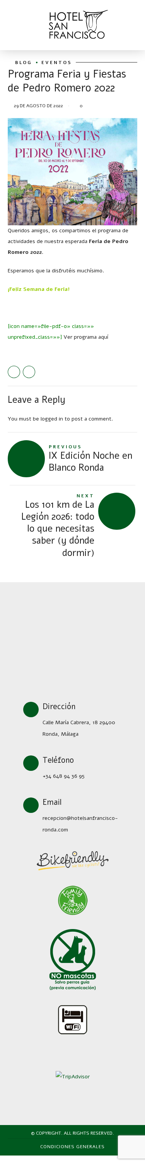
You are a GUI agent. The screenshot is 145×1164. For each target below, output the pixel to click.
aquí (103, 337)
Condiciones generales (72, 1147)
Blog (23, 62)
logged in (52, 418)
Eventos (56, 62)
